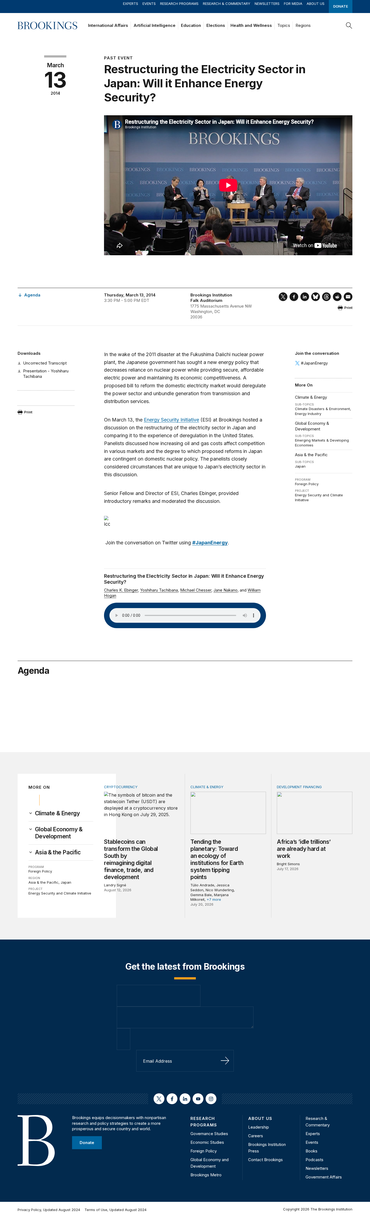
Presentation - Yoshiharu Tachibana (46, 373)
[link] (57, 813)
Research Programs (179, 3)
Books (311, 1151)
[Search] (349, 25)
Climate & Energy (311, 397)
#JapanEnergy (314, 363)
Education (191, 25)
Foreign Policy (307, 484)
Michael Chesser (195, 590)
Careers (255, 1135)
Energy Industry (308, 413)
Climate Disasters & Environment (322, 409)
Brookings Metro (206, 1174)
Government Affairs (324, 1177)
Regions (303, 25)
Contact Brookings (265, 1159)
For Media (293, 3)
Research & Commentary (226, 3)
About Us (315, 3)
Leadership (258, 1127)
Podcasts (314, 1159)
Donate (340, 6)
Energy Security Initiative (171, 420)
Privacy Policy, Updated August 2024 (49, 1210)
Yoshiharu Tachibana (159, 590)
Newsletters (267, 3)
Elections (215, 25)
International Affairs (108, 25)
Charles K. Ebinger (121, 590)
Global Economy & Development (312, 426)
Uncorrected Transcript (45, 363)
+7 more (214, 899)
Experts (130, 3)
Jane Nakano (225, 590)
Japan (300, 466)
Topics (283, 25)
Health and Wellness (251, 25)
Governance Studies (209, 1133)
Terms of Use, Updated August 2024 (116, 1210)
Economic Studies (207, 1142)
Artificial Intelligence (155, 25)
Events (149, 3)
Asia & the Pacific (311, 454)
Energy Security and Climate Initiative (59, 893)
